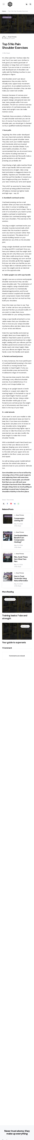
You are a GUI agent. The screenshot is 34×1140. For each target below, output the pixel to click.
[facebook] (7, 503)
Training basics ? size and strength (14, 617)
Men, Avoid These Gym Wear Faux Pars (21, 559)
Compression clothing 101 (19, 519)
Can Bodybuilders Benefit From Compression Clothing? (21, 538)
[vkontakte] (14, 503)
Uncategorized (7, 17)
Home (4, 11)
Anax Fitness (12, 37)
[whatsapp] (18, 503)
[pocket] (11, 503)
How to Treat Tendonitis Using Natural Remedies (21, 578)
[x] (3, 503)
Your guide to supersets (14, 642)
